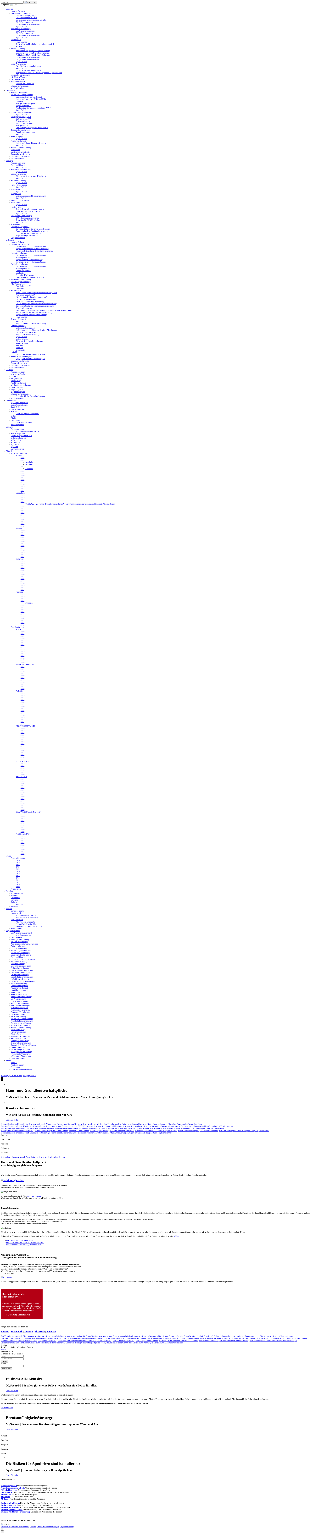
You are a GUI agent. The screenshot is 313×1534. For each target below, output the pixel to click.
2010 (22, 662)
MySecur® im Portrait (19, 403)
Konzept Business (18, 11)
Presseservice (16, 889)
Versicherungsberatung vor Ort (27, 431)
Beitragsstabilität (22, 125)
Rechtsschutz (16, 40)
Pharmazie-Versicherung (20, 1012)
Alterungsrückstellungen (25, 123)
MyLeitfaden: (6, 1492)
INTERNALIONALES (25, 664)
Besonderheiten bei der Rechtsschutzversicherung (35, 306)
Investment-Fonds (18, 374)
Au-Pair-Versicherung (19, 942)
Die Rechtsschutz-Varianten (26, 299)
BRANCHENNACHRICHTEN (28, 812)
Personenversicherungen (20, 1005)
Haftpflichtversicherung (20, 244)
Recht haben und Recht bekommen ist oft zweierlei (35, 44)
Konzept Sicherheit (18, 242)
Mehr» (176, 1236)
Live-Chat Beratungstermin (21, 1069)
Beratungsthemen (17, 429)
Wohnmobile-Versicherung (21, 1054)
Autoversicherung (18, 946)
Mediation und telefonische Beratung (30, 301)
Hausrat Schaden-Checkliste (26, 924)
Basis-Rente (15, 202)
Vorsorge (9, 161)
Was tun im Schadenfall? (25, 295)
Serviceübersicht (17, 911)
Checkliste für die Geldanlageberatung (30, 396)
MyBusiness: (6, 1494)
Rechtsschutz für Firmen (20, 1025)
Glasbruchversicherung (20, 975)
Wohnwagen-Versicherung (21, 1056)
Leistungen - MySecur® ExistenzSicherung (32, 53)
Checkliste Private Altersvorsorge (28, 233)
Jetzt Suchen (6, 1369)
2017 (22, 477)
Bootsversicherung (18, 964)
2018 (22, 475)
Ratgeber (9, 891)
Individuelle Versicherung (21, 29)
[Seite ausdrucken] (2, 1529)
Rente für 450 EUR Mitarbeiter (28, 220)
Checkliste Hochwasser (25, 275)
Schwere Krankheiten (19, 319)
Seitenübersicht (23, 1527)
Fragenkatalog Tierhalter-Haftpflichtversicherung (34, 251)
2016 (22, 480)
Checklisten (41, 1527)
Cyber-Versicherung (18, 64)
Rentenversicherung (18, 180)
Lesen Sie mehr (12, 1120)
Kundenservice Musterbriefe (27, 917)
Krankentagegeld (17, 136)
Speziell (14, 411)
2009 (22, 832)
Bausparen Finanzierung (20, 953)
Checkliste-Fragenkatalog (20, 86)
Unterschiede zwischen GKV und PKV (31, 99)
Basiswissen (15, 150)
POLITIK (19, 691)
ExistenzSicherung (18, 48)
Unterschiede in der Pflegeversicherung (31, 143)
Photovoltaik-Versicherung (21, 279)
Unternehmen (11, 400)
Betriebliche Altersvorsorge (21, 216)
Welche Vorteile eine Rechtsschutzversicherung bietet (36, 293)
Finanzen (9, 370)
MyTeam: (5, 1499)
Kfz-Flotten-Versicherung (20, 77)
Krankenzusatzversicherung (21, 997)
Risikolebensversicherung (21, 169)
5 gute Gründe (21, 26)
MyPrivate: (5, 1497)
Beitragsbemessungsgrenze (26, 103)
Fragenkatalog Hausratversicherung (29, 260)
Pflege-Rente (16, 194)
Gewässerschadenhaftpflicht (21, 972)
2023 (22, 471)
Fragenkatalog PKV (23, 106)
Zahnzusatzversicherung (20, 130)
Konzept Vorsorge (18, 163)
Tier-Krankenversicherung (21, 1043)
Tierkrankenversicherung (20, 154)
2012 (22, 488)
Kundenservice (16, 913)
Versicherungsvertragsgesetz (26, 915)
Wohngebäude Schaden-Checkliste (29, 926)
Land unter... (20, 273)
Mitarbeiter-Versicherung (20, 75)
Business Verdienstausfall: (11, 1510)
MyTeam (14, 447)
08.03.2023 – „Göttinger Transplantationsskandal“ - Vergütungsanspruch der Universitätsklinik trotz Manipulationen (70, 504)
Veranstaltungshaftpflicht (20, 1049)
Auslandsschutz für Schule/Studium (24, 944)
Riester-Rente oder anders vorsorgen (30, 209)
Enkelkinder (15, 224)
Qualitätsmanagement (19, 405)
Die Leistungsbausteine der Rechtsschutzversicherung (36, 304)
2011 (22, 491)
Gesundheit (10, 90)
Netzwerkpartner (17, 425)
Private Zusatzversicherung (21, 112)
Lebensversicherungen (19, 1001)
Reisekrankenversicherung (21, 147)
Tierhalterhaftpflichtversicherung (23, 1045)
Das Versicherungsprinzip (25, 15)
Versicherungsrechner (24, 935)
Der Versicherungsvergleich (21, 933)
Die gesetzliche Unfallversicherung (29, 341)
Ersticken (19, 348)
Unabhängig (15, 420)
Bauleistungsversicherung (21, 282)
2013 (22, 486)
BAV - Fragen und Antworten (27, 218)
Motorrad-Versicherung (20, 1003)
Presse (8, 856)
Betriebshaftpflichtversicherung (23, 959)
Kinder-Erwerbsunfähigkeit (21, 356)
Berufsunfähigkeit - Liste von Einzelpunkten (33, 229)
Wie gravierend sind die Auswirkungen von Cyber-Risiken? (39, 73)
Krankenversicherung (19, 994)
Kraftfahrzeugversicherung (21, 990)
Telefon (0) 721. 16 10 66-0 (11, 1076)
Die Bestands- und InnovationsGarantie (31, 20)
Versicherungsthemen (19, 453)
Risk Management (18, 433)
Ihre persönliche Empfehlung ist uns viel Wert (24, 1245)
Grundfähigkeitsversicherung (22, 977)
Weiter (3, 1349)
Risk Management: (9, 1486)
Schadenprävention (23, 257)
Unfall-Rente (16, 352)
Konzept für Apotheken (25, 84)
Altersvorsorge (16, 937)
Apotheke (29, 462)
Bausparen (15, 376)
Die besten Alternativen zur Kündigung (31, 176)
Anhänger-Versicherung (20, 939)
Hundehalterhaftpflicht (19, 986)
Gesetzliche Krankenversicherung (29, 97)
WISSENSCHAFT (23, 761)
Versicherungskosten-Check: (13, 1488)
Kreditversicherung (18, 383)
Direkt (13, 418)
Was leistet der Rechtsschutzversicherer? (31, 297)
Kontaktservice (16, 928)
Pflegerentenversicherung (20, 1010)
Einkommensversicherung (21, 966)
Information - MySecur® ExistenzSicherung (33, 51)
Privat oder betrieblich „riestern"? (28, 211)
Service (9, 909)
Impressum (12, 1527)
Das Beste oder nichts (24, 422)
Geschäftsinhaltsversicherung (22, 970)
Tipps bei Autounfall (23, 286)
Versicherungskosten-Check (21, 436)
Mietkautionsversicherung (21, 385)
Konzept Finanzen (18, 372)
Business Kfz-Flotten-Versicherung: (15, 1512)
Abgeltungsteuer (17, 389)
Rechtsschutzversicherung (21, 1023)
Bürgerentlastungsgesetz (20, 152)
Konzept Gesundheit (19, 92)
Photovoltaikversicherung (20, 1014)
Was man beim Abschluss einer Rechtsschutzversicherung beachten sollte (44, 310)
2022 (22, 473)
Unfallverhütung (22, 339)
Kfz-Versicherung (17, 284)
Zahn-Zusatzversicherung (25, 132)
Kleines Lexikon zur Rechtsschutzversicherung (34, 312)
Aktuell (9, 451)
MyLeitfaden (16, 440)
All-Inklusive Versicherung (21, 13)
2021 (22, 508)
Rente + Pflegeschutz (19, 185)
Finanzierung (16, 381)
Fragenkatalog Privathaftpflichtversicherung (32, 249)
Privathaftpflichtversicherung (22, 1021)
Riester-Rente (16, 207)
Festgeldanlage (16, 378)
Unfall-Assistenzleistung (25, 328)
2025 (22, 460)
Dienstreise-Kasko (18, 79)
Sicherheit (10, 240)
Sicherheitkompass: (9, 1490)
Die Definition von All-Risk (26, 18)
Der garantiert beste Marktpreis (27, 24)
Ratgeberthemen (17, 893)
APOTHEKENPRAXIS (25, 726)
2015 (22, 482)
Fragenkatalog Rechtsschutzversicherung (31, 315)
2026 (22, 458)
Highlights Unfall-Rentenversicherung (30, 354)
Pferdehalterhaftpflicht (19, 1008)
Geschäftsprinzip (17, 409)
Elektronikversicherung (20, 968)
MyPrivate (15, 444)
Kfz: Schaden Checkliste (25, 922)
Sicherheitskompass (18, 438)
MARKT (19, 629)
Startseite (4, 1527)
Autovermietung (17, 387)
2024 (22, 466)
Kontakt (9, 1060)
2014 (22, 484)
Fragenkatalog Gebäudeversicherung (30, 277)
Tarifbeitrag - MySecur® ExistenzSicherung (33, 55)
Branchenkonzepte (18, 81)
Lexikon (33, 1527)
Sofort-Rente (16, 189)
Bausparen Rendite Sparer (21, 955)
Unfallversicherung (18, 326)
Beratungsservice (17, 449)
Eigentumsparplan (18, 392)
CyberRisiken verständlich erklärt (28, 66)
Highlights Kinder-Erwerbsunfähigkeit (30, 359)
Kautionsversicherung (19, 988)
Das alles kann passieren (25, 308)
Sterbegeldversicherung (20, 200)
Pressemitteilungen (18, 858)
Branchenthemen (17, 627)
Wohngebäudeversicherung (21, 1052)
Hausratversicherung (19, 253)
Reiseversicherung (18, 1030)
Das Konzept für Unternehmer (27, 414)
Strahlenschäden (22, 343)
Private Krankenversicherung (22, 95)
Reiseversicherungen (19, 363)
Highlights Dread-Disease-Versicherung (31, 323)
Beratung (9, 427)
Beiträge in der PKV (24, 119)
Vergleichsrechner (18, 88)
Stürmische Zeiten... (23, 271)
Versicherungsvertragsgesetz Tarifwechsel (32, 128)
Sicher (13, 416)
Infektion (19, 345)
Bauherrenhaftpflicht (19, 948)
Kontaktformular (17, 1065)
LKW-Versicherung (18, 999)
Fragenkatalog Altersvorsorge (27, 235)
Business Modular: (9, 1505)
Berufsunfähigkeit (18, 165)
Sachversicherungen (18, 1038)
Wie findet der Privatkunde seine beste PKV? (33, 108)
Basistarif (19, 101)
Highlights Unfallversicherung (27, 334)
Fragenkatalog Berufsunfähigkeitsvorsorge (32, 231)
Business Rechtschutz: (10, 1507)
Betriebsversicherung (19, 961)
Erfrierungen (20, 350)
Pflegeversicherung (18, 141)
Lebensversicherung (18, 174)
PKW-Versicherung (18, 1016)
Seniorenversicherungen (20, 361)
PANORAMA (21, 777)
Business (9, 9)
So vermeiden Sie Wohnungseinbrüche (31, 262)
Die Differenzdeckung (24, 22)
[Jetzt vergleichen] (12, 1180)
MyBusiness (15, 442)
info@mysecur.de (29, 1076)
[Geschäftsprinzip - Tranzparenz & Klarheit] (6, 1277)
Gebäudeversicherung (19, 264)
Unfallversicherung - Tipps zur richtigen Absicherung (36, 330)
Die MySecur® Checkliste (26, 332)
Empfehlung (15, 1067)
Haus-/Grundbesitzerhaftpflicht (23, 981)
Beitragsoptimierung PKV (21, 117)
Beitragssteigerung (23, 121)
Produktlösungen (52, 1527)
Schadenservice (17, 920)
